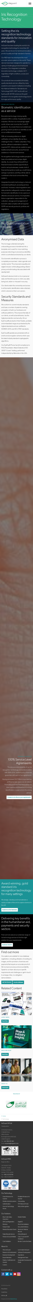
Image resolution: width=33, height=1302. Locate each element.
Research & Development (9, 1252)
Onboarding (21, 1201)
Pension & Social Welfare (9, 1236)
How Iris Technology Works (8, 1207)
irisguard (8, 3)
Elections (5, 1224)
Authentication (6, 1204)
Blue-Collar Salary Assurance (7, 1218)
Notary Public (6, 1227)
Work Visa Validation (23, 1224)
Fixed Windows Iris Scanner (8, 1198)
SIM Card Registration (8, 1221)
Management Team (23, 1257)
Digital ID (20, 1221)
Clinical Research (22, 1234)
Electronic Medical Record (23, 1230)
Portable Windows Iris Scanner (24, 1198)
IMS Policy (3, 1295)
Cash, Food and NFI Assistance (23, 1238)
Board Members (7, 1257)
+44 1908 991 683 (9, 1141)
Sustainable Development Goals (25, 1261)
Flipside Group (13, 1299)
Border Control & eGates (24, 1241)
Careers (5, 1265)
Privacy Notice (4, 1288)
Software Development (24, 1252)
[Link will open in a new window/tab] (3, 1274)
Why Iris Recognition (23, 1206)
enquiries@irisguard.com (11, 1143)
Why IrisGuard (6, 1250)
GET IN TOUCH (6, 982)
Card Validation (7, 1241)
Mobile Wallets (22, 1217)
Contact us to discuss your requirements (19, 797)
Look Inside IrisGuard (23, 1250)
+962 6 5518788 (8, 1174)
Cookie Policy (4, 1292)
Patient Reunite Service (9, 1234)
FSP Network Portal (23, 1204)
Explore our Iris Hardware (9, 910)
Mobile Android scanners (9, 1201)
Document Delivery (23, 1227)
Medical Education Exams (9, 1229)
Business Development (9, 1255)
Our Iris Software (18, 982)
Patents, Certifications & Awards (9, 1261)
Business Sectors (7, 945)
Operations (21, 1255)
